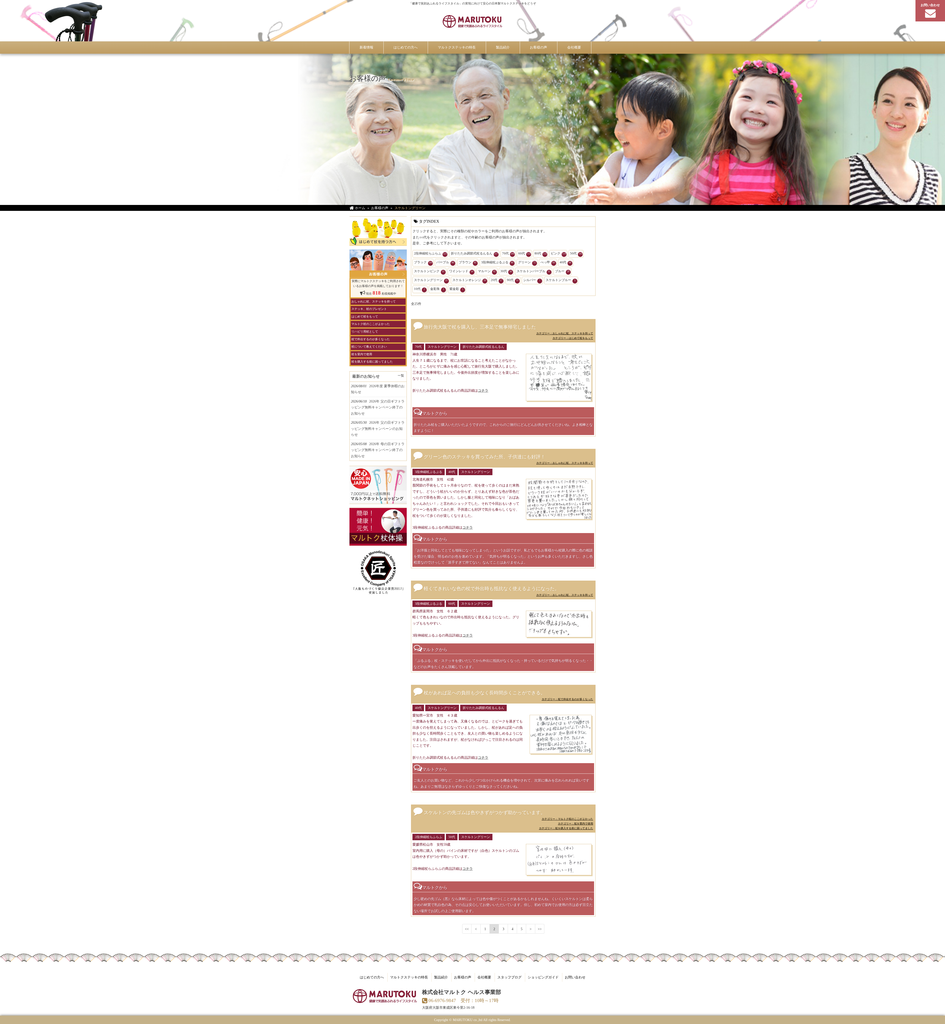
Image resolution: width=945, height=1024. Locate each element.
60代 (524, 253)
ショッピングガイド (543, 977)
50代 (576, 253)
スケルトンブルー (561, 280)
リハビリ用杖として (364, 331)
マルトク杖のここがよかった (370, 323)
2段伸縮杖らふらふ (430, 253)
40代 (565, 262)
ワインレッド (461, 271)
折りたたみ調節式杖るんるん (474, 253)
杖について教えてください (369, 346)
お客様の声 (462, 977)
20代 (496, 280)
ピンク (558, 253)
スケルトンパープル (533, 271)
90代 (513, 280)
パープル (445, 262)
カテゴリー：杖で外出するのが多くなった (567, 699)
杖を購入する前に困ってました (372, 361)
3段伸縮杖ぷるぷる (497, 262)
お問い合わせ (575, 977)
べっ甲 (547, 262)
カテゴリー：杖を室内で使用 (575, 823)
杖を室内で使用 (361, 354)
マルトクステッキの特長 (409, 977)
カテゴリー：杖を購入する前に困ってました (566, 828)
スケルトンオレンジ (469, 280)
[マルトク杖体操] (378, 543)
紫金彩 (456, 289)
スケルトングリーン (431, 280)
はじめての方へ (372, 977)
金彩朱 (437, 289)
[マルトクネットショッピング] (378, 501)
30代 (506, 271)
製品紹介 (441, 977)
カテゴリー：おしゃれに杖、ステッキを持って (564, 333)
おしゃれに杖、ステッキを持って (373, 301)
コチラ (483, 390)
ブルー (562, 271)
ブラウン (467, 262)
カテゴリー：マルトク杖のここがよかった (567, 818)
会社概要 (484, 977)
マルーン (487, 271)
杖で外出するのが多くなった (370, 339)
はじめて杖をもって (364, 316)
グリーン (527, 262)
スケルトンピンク (429, 271)
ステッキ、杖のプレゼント (369, 308)
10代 (419, 289)
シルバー (531, 280)
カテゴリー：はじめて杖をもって (572, 337)
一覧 (401, 375)
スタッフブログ (509, 977)
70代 (508, 253)
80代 (541, 253)
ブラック (423, 262)
